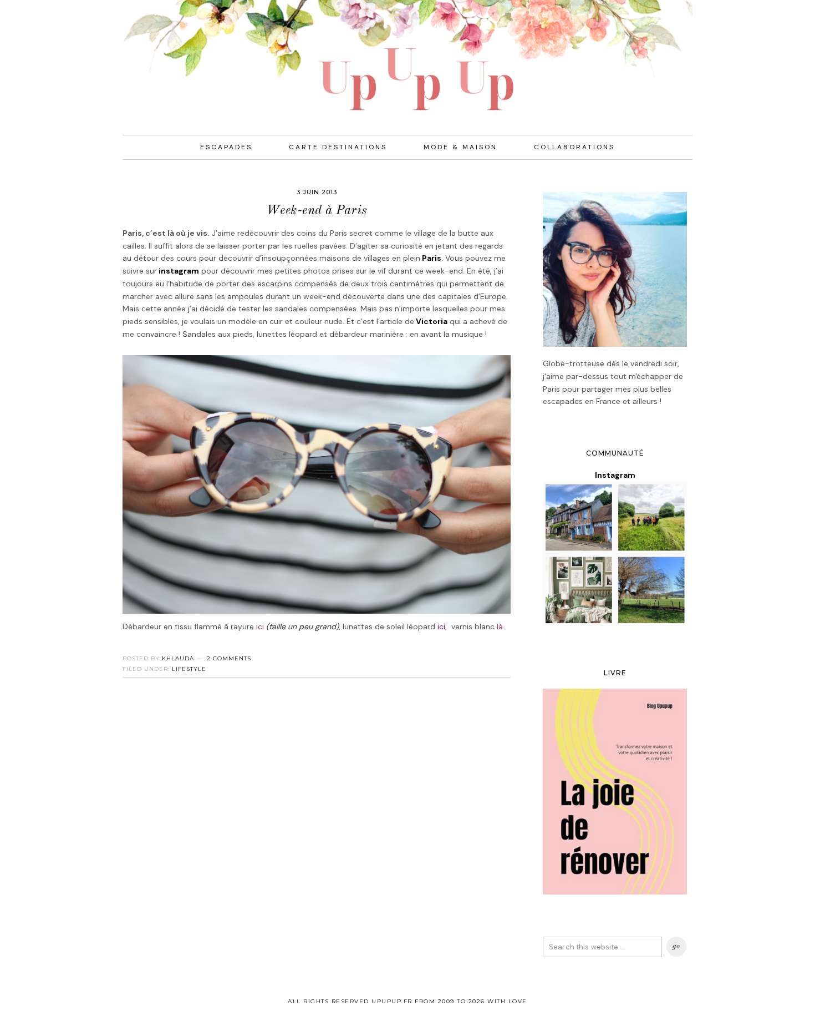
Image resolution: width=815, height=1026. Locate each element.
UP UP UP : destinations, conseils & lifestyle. (407, 55)
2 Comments (229, 658)
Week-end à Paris (317, 210)
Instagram (615, 475)
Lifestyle (189, 669)
